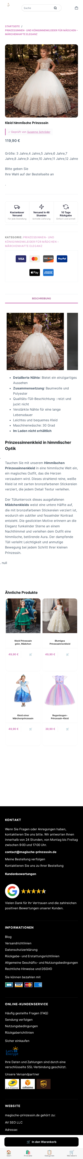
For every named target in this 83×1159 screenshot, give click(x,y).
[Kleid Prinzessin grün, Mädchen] (23, 615)
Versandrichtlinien (18, 943)
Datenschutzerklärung (21, 950)
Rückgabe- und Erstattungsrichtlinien (32, 956)
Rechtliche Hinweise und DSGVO (28, 969)
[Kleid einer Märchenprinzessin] (23, 690)
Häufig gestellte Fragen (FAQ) (26, 1013)
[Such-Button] (55, 8)
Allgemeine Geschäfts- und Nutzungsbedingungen (41, 962)
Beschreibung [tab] (41, 298)
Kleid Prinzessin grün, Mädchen (23, 642)
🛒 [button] (67, 654)
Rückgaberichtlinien (19, 1032)
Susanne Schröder (38, 131)
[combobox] (37, 8)
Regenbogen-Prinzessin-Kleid (60, 717)
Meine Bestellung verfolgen (25, 859)
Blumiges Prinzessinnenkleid (60, 642)
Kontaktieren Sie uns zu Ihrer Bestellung (34, 866)
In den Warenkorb (44, 1141)
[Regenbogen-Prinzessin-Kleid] (60, 690)
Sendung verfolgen (19, 1020)
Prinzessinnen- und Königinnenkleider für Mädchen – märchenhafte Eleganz (32, 242)
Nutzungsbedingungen (21, 1026)
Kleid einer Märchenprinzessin (23, 717)
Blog (8, 937)
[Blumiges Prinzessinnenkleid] (60, 615)
